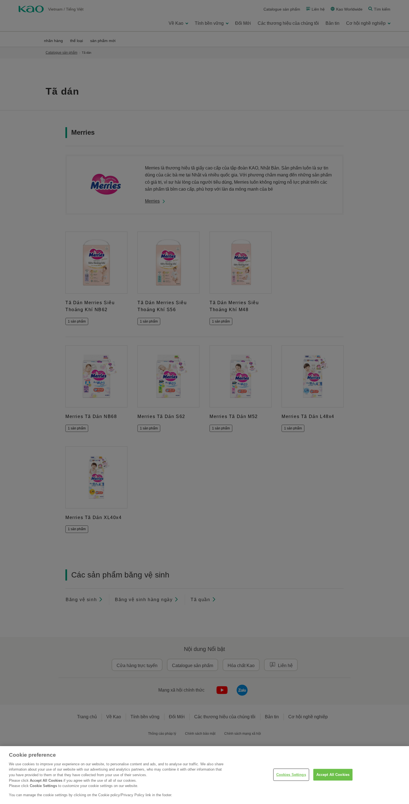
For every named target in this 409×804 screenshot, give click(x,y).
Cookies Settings (291, 775)
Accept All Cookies (332, 775)
